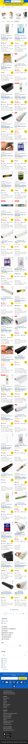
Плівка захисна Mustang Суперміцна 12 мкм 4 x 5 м (6, 537)
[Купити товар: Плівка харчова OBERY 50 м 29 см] (12, 161)
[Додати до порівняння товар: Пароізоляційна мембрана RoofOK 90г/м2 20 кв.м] (12, 436)
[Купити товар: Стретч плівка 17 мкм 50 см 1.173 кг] (25, 247)
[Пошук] (22, 1)
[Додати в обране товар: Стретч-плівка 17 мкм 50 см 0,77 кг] (26, 54)
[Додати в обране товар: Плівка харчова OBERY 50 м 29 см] (12, 142)
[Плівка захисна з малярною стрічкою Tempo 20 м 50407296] (7, 380)
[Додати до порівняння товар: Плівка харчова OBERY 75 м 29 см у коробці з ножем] (12, 348)
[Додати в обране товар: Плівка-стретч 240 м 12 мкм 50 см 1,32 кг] (12, 287)
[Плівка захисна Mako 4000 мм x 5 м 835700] (21, 29)
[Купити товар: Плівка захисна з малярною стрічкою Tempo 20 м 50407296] (12, 394)
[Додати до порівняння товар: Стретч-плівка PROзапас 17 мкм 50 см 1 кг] (26, 289)
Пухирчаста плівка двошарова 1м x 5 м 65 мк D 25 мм (20, 269)
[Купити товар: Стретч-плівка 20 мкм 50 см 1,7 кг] (25, 131)
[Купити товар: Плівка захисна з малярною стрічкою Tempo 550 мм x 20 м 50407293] (25, 190)
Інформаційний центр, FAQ (8, 692)
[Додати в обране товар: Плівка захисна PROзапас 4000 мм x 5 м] (12, 54)
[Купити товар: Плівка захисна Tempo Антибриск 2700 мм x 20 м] (12, 511)
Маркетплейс (6, 705)
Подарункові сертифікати (8, 721)
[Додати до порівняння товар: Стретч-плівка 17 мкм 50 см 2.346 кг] (12, 232)
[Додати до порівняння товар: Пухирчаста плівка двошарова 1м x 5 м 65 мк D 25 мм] (26, 259)
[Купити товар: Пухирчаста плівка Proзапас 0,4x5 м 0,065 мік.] (12, 43)
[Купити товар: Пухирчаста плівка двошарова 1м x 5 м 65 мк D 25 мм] (25, 274)
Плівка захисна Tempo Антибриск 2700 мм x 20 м (6, 507)
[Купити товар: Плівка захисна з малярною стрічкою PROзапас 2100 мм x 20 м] (25, 482)
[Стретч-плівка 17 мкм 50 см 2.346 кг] (7, 235)
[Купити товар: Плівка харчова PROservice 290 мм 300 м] (25, 219)
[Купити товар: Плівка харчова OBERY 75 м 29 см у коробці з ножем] (12, 364)
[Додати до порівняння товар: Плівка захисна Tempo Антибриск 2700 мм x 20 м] (12, 495)
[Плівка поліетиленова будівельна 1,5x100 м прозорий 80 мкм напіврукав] (21, 586)
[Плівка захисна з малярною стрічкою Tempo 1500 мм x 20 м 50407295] (21, 88)
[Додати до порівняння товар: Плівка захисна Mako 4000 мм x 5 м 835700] (26, 26)
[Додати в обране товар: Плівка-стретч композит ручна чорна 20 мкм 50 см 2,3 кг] (12, 581)
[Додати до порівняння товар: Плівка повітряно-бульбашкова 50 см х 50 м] (26, 524)
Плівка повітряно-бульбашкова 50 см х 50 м (20, 534)
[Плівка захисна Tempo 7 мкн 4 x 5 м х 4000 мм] (7, 262)
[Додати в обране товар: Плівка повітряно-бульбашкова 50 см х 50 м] (26, 522)
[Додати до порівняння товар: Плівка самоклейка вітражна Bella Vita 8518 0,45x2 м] (26, 554)
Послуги (5, 719)
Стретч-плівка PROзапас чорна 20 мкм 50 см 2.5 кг (6, 186)
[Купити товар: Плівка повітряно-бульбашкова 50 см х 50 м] (25, 538)
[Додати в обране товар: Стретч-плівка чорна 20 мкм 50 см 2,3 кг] (12, 464)
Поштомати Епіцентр (7, 724)
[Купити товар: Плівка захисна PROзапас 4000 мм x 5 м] (12, 72)
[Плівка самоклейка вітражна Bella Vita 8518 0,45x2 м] (21, 556)
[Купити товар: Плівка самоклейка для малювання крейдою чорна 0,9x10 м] (12, 570)
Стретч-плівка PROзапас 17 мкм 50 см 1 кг (20, 301)
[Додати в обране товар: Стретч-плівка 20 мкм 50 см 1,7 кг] (26, 113)
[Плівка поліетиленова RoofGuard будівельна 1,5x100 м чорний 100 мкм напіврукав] (7, 117)
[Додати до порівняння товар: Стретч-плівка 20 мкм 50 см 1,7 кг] (26, 115)
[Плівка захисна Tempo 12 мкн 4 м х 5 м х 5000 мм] (21, 147)
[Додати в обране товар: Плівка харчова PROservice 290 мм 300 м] (26, 201)
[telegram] (21, 682)
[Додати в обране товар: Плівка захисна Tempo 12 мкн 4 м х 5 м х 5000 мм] (26, 142)
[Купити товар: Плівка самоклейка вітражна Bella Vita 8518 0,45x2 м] (25, 570)
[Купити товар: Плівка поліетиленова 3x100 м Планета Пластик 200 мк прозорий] (25, 394)
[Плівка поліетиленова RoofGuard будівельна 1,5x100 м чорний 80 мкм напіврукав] (7, 409)
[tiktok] (17, 682)
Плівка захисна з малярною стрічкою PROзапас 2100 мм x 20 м (21, 478)
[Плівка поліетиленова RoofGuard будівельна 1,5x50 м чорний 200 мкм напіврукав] (7, 88)
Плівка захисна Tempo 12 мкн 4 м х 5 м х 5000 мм (21, 156)
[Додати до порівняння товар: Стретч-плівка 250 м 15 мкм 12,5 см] (26, 406)
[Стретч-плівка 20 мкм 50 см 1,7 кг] (21, 117)
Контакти (5, 701)
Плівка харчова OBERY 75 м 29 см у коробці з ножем (7, 360)
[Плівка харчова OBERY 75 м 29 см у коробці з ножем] (7, 350)
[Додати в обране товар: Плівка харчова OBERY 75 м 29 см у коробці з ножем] (12, 346)
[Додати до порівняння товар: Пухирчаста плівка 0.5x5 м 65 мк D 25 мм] (26, 436)
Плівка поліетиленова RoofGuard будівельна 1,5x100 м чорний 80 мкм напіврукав (7, 419)
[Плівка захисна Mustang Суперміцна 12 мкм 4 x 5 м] (7, 527)
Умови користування (7, 728)
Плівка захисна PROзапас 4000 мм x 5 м (6, 68)
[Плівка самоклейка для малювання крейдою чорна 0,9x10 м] (7, 556)
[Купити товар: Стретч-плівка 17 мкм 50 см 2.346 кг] (12, 247)
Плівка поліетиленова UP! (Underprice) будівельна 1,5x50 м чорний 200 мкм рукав (20, 359)
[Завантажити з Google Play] (7, 737)
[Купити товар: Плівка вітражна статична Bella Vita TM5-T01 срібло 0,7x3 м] (12, 335)
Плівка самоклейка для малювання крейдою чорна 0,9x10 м (6, 566)
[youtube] (6, 682)
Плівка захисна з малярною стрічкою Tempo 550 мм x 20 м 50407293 (20, 186)
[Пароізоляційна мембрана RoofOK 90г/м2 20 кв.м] (7, 438)
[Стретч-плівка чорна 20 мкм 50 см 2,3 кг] (7, 468)
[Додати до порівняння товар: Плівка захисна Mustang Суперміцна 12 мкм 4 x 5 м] (12, 524)
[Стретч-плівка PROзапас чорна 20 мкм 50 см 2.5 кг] (7, 176)
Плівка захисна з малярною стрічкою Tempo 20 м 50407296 (6, 389)
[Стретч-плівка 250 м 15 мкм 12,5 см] (21, 409)
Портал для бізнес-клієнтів (8, 730)
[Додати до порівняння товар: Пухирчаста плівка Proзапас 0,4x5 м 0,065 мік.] (12, 26)
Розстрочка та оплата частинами (10, 713)
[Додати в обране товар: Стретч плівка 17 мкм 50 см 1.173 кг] (26, 230)
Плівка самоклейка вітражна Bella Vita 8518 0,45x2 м (20, 566)
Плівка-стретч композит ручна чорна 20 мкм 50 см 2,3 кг (7, 593)
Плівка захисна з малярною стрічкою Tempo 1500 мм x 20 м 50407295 (21, 98)
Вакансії (5, 702)
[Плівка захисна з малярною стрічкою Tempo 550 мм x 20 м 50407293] (21, 176)
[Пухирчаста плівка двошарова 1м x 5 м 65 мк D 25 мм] (21, 262)
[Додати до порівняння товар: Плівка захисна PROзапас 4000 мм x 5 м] (12, 56)
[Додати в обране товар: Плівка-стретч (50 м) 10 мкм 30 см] (26, 493)
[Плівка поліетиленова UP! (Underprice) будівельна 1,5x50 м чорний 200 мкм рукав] (21, 350)
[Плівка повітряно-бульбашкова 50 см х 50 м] (21, 527)
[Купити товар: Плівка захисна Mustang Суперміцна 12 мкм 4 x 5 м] (12, 541)
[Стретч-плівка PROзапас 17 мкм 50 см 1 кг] (21, 291)
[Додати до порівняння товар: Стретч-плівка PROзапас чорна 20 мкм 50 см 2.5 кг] (12, 173)
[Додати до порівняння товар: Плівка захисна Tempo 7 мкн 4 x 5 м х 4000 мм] (12, 259)
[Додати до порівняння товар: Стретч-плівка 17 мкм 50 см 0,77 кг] (26, 56)
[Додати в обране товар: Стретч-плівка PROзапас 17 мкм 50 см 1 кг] (26, 287)
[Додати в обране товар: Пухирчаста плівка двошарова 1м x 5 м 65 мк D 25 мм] (26, 257)
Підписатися (22, 678)
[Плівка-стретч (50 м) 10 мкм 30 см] (21, 497)
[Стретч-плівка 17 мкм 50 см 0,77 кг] (21, 58)
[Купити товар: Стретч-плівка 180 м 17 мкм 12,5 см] (25, 332)
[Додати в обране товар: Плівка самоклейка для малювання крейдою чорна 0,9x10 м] (12, 552)
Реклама (5, 707)
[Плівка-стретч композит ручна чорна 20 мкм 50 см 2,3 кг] (7, 586)
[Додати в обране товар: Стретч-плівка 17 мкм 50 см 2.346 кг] (12, 230)
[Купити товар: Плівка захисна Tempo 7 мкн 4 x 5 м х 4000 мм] (12, 276)
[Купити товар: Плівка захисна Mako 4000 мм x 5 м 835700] (25, 43)
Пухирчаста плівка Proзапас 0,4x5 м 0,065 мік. (7, 39)
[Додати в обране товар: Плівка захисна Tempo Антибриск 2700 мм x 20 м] (12, 493)
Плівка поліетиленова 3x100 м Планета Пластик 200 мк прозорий (21, 389)
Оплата (4, 711)
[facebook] (3, 682)
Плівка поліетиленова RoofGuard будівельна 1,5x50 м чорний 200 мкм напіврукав (7, 98)
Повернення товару (7, 716)
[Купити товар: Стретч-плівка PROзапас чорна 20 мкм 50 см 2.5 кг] (12, 190)
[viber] (14, 682)
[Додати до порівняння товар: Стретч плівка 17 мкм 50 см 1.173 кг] (26, 232)
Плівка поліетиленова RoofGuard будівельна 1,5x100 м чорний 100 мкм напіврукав (7, 127)
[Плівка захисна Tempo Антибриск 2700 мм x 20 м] (7, 497)
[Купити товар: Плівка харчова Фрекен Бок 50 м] (12, 219)
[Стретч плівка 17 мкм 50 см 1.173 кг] (21, 235)
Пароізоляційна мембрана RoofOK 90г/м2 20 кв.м (6, 448)
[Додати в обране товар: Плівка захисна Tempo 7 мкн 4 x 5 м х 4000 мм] (12, 257)
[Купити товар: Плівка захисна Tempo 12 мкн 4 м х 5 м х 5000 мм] (25, 161)
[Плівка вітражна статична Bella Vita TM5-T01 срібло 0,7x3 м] (7, 321)
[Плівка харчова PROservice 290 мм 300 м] (21, 205)
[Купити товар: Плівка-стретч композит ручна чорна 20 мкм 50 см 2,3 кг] (12, 597)
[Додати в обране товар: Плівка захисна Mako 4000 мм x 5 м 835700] (26, 24)
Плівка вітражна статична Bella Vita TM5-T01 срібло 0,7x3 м (6, 331)
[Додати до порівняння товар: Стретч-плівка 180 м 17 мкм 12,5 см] (26, 318)
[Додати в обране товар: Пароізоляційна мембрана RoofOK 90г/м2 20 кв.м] (12, 434)
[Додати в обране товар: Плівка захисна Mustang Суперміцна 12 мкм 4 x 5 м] (12, 522)
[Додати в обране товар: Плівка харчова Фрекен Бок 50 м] (12, 201)
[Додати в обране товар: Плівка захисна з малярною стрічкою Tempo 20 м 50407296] (12, 375)
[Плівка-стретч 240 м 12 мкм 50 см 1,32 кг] (7, 291)
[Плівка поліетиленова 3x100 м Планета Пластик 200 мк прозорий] (21, 380)
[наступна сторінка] (26, 613)
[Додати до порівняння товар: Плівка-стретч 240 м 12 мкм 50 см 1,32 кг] (12, 289)
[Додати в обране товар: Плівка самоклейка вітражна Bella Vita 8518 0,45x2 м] (26, 552)
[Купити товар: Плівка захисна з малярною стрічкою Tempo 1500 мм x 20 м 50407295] (25, 102)
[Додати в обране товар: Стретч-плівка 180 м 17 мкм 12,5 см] (26, 316)
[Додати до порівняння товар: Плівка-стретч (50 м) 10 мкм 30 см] (26, 495)
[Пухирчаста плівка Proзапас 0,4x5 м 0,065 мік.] (7, 29)
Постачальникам (6, 704)
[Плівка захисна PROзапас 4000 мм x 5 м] (7, 58)
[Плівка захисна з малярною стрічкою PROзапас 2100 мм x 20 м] (21, 468)
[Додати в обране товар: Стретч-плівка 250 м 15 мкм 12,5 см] (26, 405)
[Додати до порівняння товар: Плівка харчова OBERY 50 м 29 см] (12, 144)
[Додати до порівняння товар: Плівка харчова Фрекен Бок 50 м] (12, 203)
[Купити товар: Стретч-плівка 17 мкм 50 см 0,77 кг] (25, 70)
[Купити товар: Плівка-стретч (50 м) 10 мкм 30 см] (25, 509)
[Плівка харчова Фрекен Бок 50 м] (7, 205)
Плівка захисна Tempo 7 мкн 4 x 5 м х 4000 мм (7, 272)
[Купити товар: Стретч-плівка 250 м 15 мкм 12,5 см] (25, 421)
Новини (4, 699)
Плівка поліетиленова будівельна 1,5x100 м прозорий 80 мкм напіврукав (20, 593)
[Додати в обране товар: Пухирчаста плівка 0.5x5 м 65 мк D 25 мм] (26, 434)
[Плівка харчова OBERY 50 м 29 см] (7, 147)
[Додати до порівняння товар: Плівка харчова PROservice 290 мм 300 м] (26, 203)
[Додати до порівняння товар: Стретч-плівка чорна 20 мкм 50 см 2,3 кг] (12, 465)
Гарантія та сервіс (7, 718)
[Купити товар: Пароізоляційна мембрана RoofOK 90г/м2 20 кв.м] (12, 453)
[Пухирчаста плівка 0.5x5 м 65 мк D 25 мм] (21, 438)
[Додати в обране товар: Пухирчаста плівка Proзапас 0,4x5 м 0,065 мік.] (12, 24)
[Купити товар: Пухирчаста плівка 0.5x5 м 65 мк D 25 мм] (25, 450)
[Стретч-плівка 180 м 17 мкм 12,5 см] (21, 321)
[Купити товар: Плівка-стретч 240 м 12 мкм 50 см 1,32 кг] (12, 303)
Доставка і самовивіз (7, 714)
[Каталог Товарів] (2, 1)
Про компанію (6, 698)
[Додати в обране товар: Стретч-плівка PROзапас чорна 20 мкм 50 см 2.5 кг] (12, 172)
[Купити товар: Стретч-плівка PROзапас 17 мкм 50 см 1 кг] (25, 305)
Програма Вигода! (6, 722)
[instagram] (10, 682)
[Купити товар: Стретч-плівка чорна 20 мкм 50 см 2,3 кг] (12, 480)
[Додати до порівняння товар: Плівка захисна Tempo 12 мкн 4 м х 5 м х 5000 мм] (26, 144)
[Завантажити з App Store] (7, 734)
